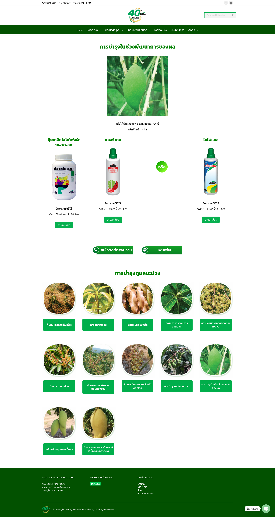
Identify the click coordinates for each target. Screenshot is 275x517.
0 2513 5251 (143, 487)
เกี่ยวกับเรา (160, 29)
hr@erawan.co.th (146, 493)
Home (79, 29)
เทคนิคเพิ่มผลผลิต (137, 29)
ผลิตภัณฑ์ (92, 29)
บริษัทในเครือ (177, 29)
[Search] (233, 15)
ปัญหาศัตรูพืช (112, 29)
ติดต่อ (191, 29)
